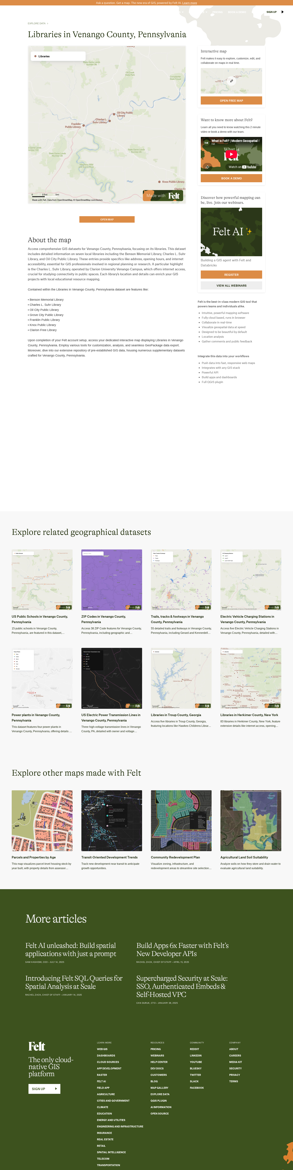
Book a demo (231, 178)
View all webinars (232, 285)
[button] (152, 12)
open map (107, 219)
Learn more (189, 2)
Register (231, 274)
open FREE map (231, 100)
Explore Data (36, 23)
